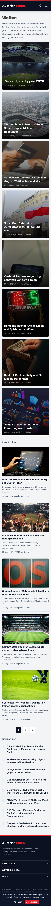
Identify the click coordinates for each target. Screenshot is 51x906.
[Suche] (40, 5)
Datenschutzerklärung (35, 897)
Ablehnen (18, 902)
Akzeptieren (31, 902)
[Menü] (46, 5)
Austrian (14, 6)
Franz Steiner (26, 85)
